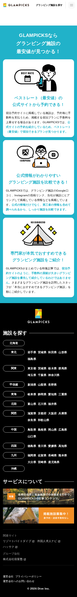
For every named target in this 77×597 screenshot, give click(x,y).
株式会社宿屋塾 (13, 559)
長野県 (52, 384)
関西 (14, 413)
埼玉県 (32, 375)
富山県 (32, 403)
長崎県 (52, 455)
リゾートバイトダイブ (17, 541)
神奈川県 (53, 375)
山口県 (32, 436)
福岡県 (32, 455)
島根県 (42, 429)
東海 (14, 394)
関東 (14, 368)
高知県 (62, 446)
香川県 (42, 446)
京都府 (42, 413)
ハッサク (8, 546)
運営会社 (8, 576)
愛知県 (52, 394)
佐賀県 (42, 455)
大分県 (32, 462)
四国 (14, 445)
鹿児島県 (53, 462)
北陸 (14, 403)
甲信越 (14, 384)
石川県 (42, 403)
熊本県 (62, 455)
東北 (14, 352)
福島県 (32, 358)
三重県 (62, 394)
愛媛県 (52, 446)
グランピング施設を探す (49, 5)
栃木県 (52, 368)
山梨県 (42, 384)
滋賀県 (32, 413)
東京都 (32, 368)
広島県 (62, 429)
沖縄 (14, 468)
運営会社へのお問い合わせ (18, 581)
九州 (14, 455)
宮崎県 (42, 462)
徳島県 (32, 446)
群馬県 (62, 368)
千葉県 (42, 375)
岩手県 (32, 352)
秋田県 (52, 352)
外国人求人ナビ (47, 541)
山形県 (62, 352)
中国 (14, 429)
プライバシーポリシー (28, 576)
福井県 (52, 403)
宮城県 (42, 352)
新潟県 (32, 384)
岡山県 (52, 429)
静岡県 (42, 394)
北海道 (14, 343)
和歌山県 (43, 420)
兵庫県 (62, 413)
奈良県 (32, 420)
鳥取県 (32, 429)
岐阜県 (32, 394)
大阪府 (52, 413)
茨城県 (42, 368)
